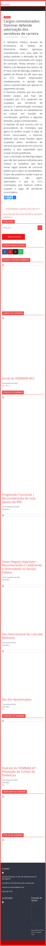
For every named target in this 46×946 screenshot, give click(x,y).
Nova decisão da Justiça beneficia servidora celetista (22, 215)
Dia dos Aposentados (16, 699)
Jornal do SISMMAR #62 (18, 378)
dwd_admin (24, 37)
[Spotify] (20, 251)
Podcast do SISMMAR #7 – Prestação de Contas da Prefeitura (20, 771)
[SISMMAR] (5, 4)
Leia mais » (6, 386)
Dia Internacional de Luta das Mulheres (22, 636)
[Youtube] (10, 251)
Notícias (7, 17)
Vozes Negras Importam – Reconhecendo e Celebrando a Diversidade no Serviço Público (22, 567)
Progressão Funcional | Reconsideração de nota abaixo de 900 (19, 498)
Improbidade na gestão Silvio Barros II (21, 208)
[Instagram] (15, 251)
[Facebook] (4, 251)
